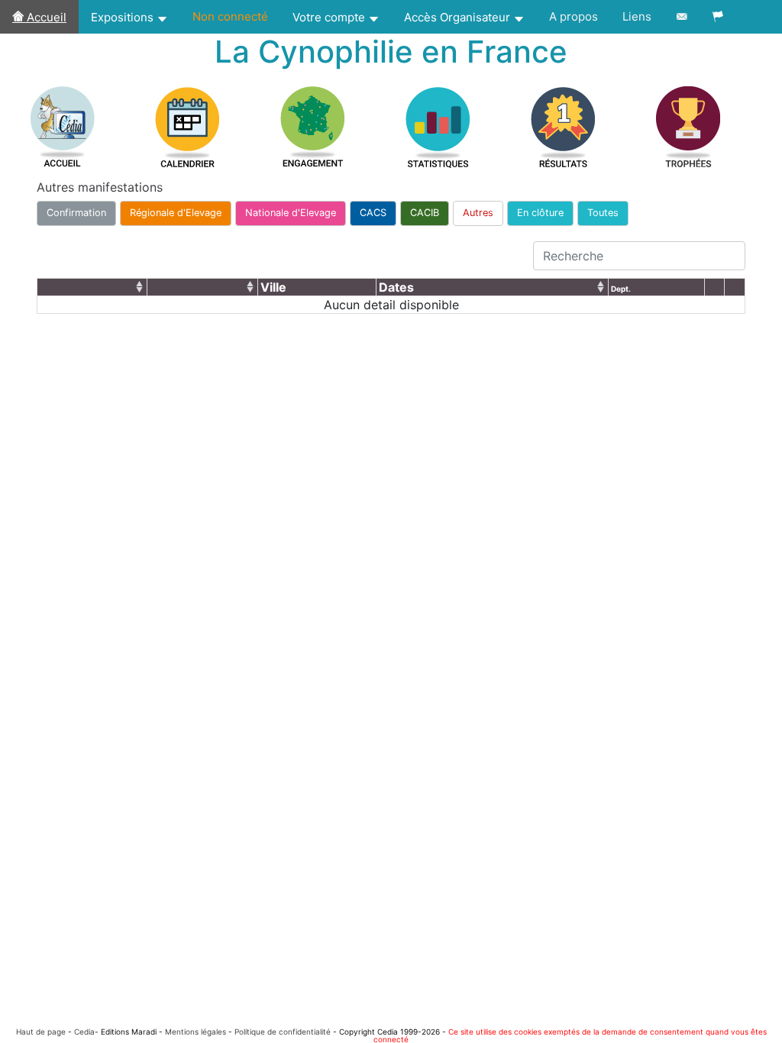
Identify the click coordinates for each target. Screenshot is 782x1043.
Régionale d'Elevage (175, 212)
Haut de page (41, 1031)
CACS (373, 212)
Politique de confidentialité (282, 1031)
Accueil (45, 17)
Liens (636, 16)
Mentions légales (195, 1031)
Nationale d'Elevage (290, 212)
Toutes (603, 212)
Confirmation (76, 212)
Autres (478, 212)
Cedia (84, 1031)
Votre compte (330, 17)
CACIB (424, 212)
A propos (573, 16)
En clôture (540, 212)
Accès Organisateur (458, 17)
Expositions (124, 17)
